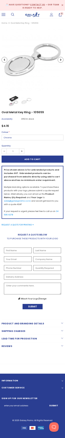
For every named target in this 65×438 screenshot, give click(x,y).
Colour (6, 132)
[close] (62, 5)
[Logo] (32, 14)
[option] (32, 60)
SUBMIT (32, 306)
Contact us (37, 4)
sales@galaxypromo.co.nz (17, 201)
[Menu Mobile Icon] (3, 14)
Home (4, 23)
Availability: (7, 119)
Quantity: (6, 145)
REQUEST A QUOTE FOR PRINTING (17, 224)
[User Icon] (51, 14)
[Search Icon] (12, 14)
